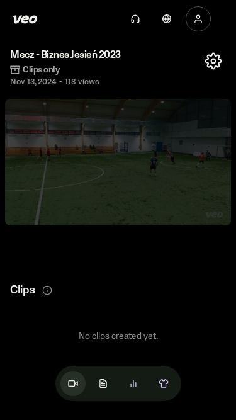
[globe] (166, 18)
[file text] (103, 383)
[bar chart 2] (133, 383)
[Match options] (213, 61)
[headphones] (135, 18)
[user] (198, 18)
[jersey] (163, 383)
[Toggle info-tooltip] (47, 290)
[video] (73, 383)
